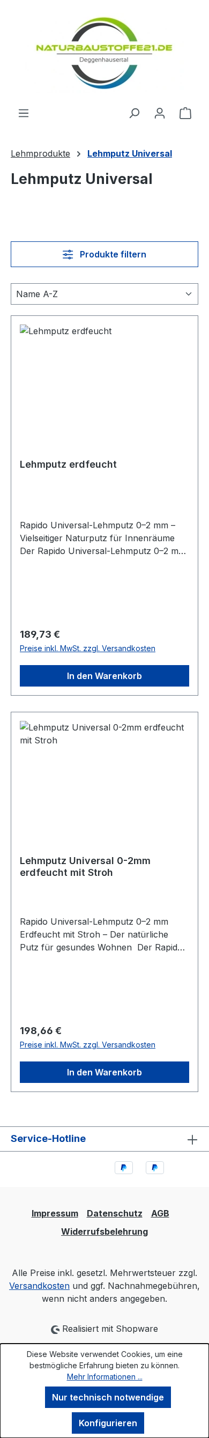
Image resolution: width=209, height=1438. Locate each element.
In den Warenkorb (104, 675)
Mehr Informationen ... (105, 1376)
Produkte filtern (112, 254)
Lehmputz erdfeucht (68, 464)
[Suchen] (134, 112)
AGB (160, 1213)
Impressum (55, 1213)
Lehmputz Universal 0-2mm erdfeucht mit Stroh (85, 866)
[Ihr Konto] (160, 112)
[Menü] (23, 112)
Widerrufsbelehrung (104, 1231)
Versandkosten (39, 1285)
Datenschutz (115, 1213)
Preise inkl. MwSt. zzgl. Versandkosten (87, 648)
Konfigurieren (108, 1423)
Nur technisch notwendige (108, 1397)
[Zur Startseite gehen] (104, 53)
